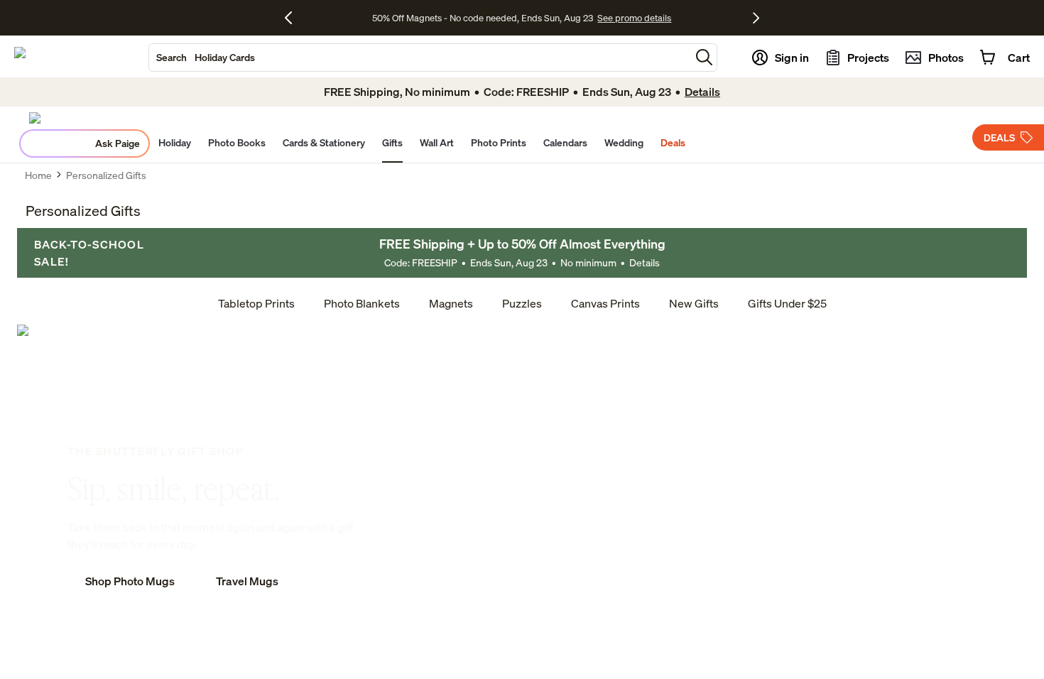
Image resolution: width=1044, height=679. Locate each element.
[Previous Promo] (294, 17)
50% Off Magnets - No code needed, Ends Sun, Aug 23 (482, 17)
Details (644, 262)
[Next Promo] (756, 17)
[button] (704, 57)
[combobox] (419, 57)
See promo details (634, 17)
